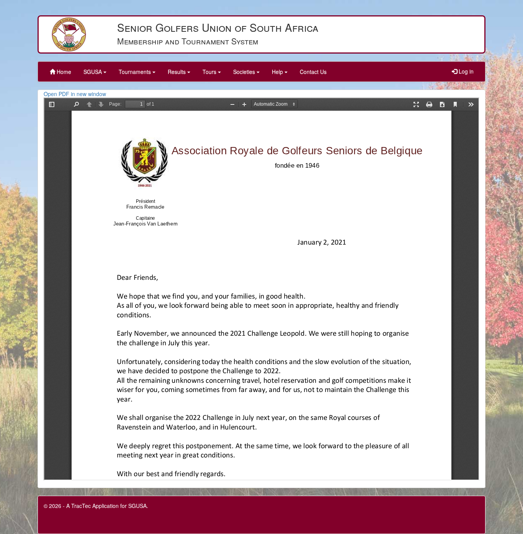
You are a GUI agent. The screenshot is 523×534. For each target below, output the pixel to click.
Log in (465, 71)
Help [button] (278, 71)
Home (63, 71)
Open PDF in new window (75, 94)
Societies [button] (245, 71)
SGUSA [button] (93, 71)
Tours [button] (210, 71)
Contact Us (313, 71)
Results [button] (177, 71)
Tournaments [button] (135, 71)
